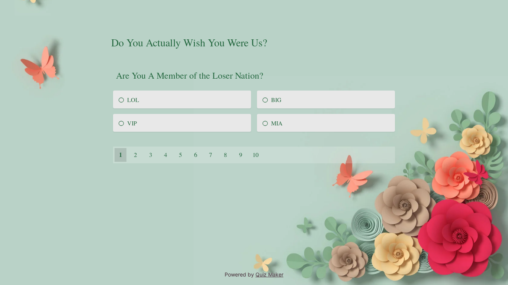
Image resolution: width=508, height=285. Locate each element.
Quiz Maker (269, 274)
